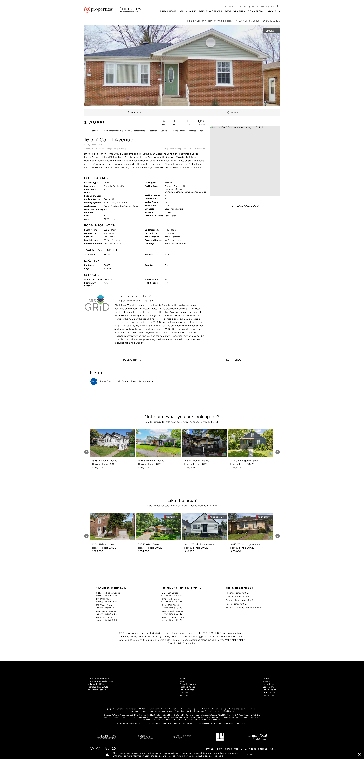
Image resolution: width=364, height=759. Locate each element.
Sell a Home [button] (187, 11)
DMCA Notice (269, 695)
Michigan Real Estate (98, 687)
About (183, 681)
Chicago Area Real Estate (100, 681)
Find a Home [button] (168, 11)
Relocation (185, 692)
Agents (266, 681)
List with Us (268, 684)
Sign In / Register (261, 6)
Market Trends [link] (196, 131)
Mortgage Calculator (244, 205)
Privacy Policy (269, 690)
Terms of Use (269, 692)
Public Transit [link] (179, 131)
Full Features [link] (93, 131)
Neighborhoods (187, 687)
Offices (266, 678)
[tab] (133, 360)
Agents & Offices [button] (210, 11)
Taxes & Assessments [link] (135, 131)
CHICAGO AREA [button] (233, 6)
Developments (235, 11)
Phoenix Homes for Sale (237, 593)
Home (182, 678)
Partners (184, 695)
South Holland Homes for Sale (241, 600)
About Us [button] (273, 11)
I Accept (249, 754)
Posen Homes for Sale (236, 604)
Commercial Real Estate (99, 678)
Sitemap (262, 748)
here (221, 756)
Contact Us (268, 687)
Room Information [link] (112, 131)
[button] (245, 161)
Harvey (123, 149)
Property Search (188, 684)
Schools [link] (165, 131)
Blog (182, 698)
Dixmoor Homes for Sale (238, 596)
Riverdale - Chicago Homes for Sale (243, 607)
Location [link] (153, 131)
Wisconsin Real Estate (99, 690)
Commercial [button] (256, 11)
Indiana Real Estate (97, 684)
